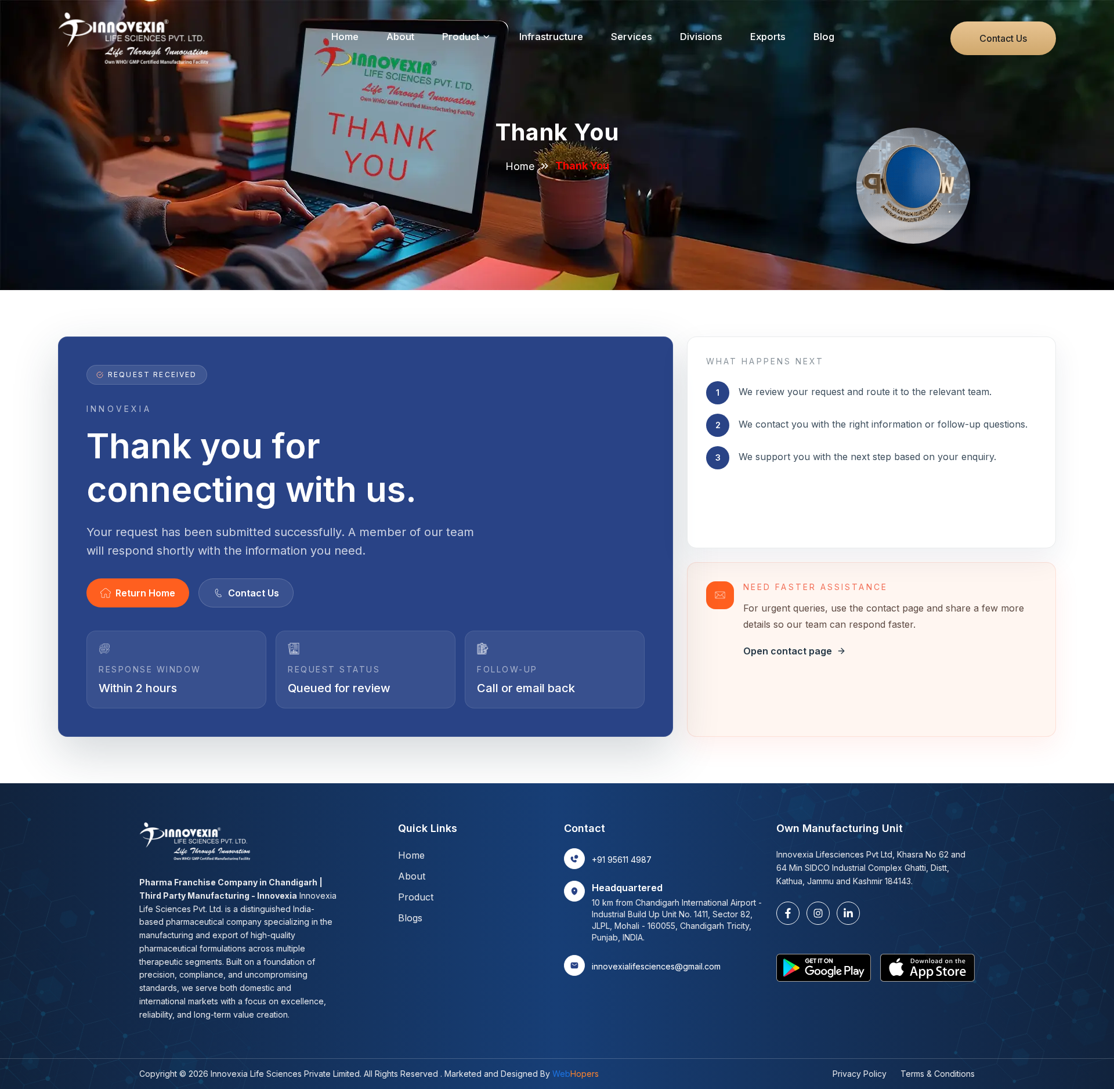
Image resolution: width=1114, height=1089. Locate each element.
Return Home (145, 593)
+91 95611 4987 (622, 859)
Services (631, 36)
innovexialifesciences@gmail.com (656, 966)
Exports (768, 36)
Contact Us (1003, 38)
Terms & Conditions (937, 1074)
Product (460, 36)
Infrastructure (551, 36)
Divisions (701, 36)
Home (345, 36)
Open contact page (787, 651)
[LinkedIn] (848, 913)
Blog (823, 36)
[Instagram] (818, 913)
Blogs (410, 918)
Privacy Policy (860, 1074)
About (400, 36)
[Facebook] (788, 913)
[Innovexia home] (136, 38)
